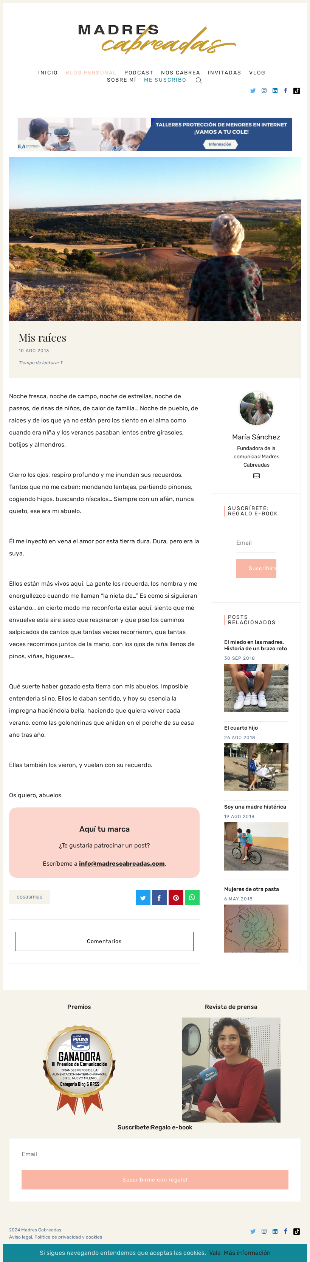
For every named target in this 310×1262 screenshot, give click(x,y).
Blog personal (91, 73)
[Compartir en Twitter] (143, 897)
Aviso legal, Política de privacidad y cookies (55, 1237)
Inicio (48, 73)
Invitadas (225, 73)
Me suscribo (165, 80)
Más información (247, 1252)
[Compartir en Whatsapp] (192, 897)
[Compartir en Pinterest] (176, 897)
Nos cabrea (180, 73)
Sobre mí (121, 80)
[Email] (256, 475)
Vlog (257, 73)
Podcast (138, 73)
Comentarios (104, 941)
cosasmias (29, 897)
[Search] (198, 80)
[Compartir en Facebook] (159, 897)
